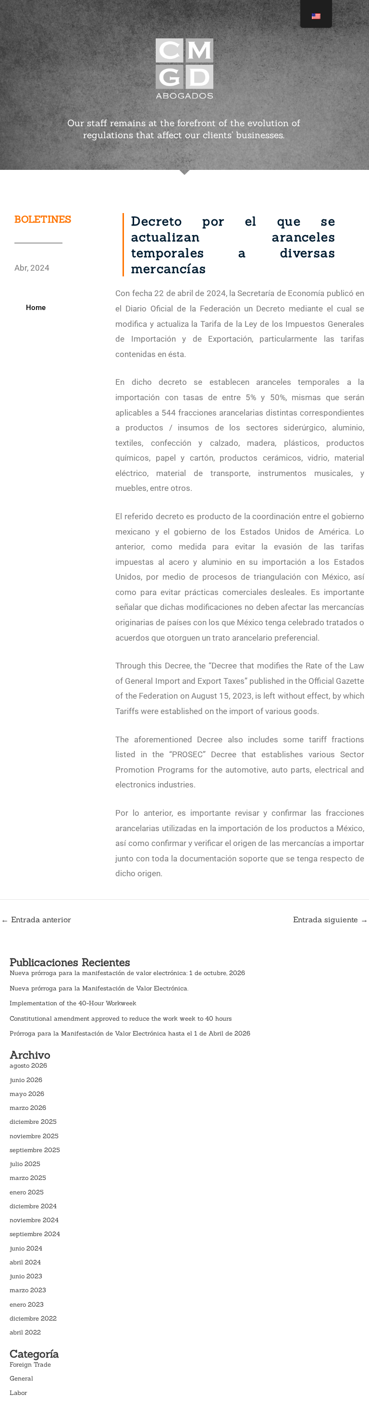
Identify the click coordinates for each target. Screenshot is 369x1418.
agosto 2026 (28, 1065)
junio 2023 (26, 1276)
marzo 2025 (28, 1178)
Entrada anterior (36, 919)
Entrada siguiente (330, 919)
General (21, 1378)
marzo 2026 (28, 1108)
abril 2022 (25, 1332)
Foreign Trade (30, 1364)
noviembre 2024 (34, 1220)
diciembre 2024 (33, 1206)
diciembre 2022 (33, 1318)
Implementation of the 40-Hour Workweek (73, 1003)
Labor (18, 1393)
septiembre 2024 (35, 1234)
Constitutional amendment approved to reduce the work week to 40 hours (121, 1018)
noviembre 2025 (34, 1136)
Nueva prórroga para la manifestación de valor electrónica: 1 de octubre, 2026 (127, 973)
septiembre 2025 (35, 1150)
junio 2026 (26, 1080)
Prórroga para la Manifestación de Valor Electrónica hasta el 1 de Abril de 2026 (130, 1033)
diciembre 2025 (33, 1122)
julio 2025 (25, 1164)
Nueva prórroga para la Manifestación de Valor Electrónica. (99, 988)
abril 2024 (25, 1262)
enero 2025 (27, 1192)
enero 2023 (27, 1304)
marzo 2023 (28, 1290)
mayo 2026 (27, 1094)
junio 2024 (26, 1248)
